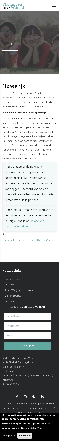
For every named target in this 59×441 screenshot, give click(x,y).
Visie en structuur (13, 296)
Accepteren (9, 435)
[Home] (18, 5)
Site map (9, 301)
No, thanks (25, 435)
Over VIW (9, 284)
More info (42, 428)
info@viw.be (8, 380)
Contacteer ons (12, 279)
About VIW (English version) (19, 290)
